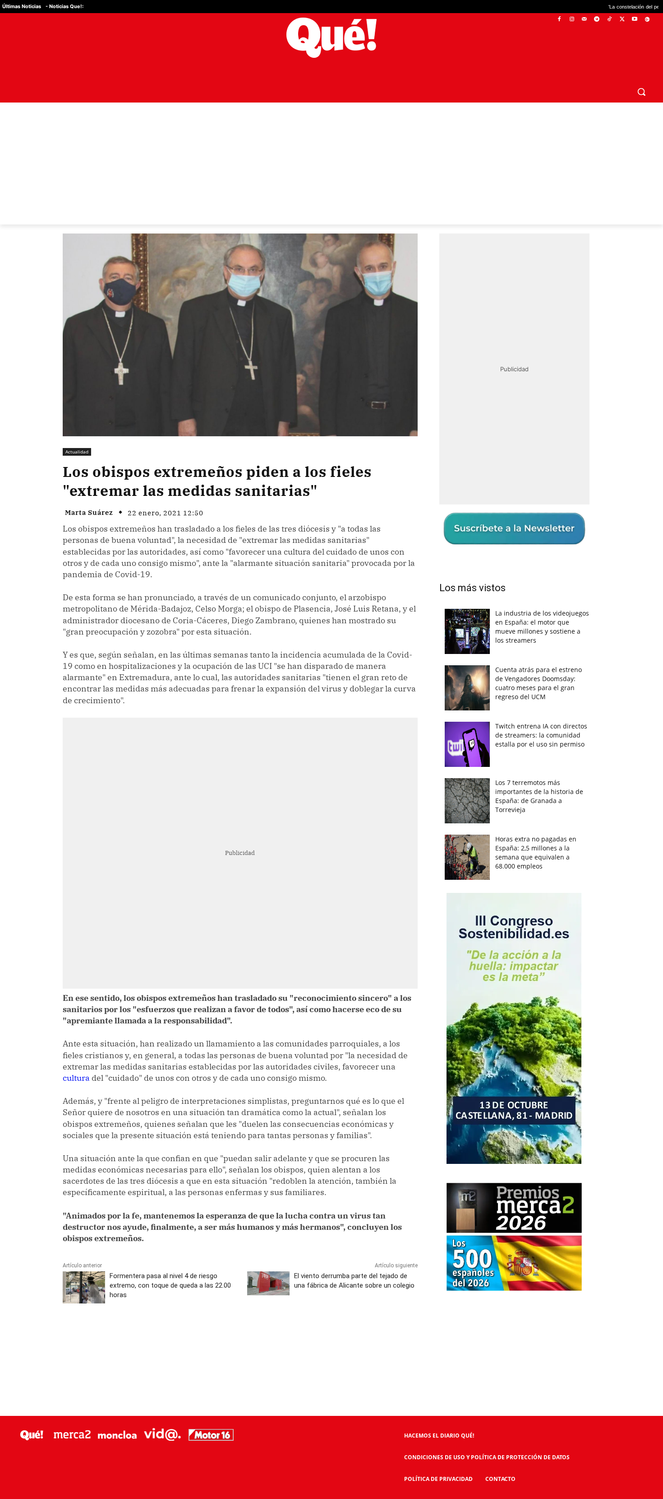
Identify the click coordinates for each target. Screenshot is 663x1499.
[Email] (261, 1337)
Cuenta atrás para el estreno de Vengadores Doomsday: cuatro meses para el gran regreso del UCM (538, 683)
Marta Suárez (89, 512)
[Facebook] (559, 19)
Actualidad (76, 451)
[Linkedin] (240, 1337)
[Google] (647, 19)
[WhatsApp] (198, 1337)
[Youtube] (634, 19)
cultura (76, 1078)
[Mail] (584, 19)
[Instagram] (571, 19)
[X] (622, 19)
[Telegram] (597, 19)
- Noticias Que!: (64, 6)
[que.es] (331, 38)
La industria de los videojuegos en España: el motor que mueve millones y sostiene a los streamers (542, 626)
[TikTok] (609, 19)
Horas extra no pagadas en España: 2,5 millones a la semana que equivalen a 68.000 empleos (535, 852)
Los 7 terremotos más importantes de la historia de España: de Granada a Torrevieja (539, 796)
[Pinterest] (178, 1337)
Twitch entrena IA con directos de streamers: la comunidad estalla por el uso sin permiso (541, 735)
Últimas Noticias (21, 6)
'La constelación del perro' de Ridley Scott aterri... (598, 6)
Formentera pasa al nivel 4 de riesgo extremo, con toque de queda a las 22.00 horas (170, 1285)
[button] (641, 92)
